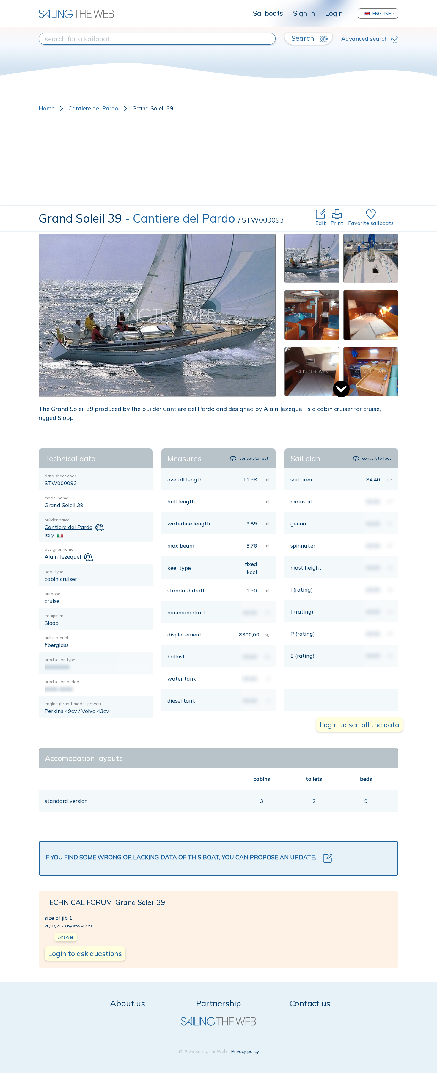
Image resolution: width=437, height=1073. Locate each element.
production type (60, 659)
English (382, 13)
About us (127, 1003)
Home (46, 108)
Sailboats (268, 13)
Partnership (218, 1003)
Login (334, 13)
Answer (65, 937)
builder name (57, 520)
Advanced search (364, 38)
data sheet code (61, 475)
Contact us (309, 1003)
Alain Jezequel (63, 556)
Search (303, 38)
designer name (59, 549)
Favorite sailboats (371, 223)
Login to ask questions (85, 953)
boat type (54, 571)
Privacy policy (245, 1051)
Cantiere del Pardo (93, 108)
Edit (320, 223)
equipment (55, 615)
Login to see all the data (359, 724)
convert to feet (253, 458)
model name (56, 497)
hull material (56, 637)
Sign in (304, 13)
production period (62, 681)
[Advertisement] (218, 161)
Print (337, 223)
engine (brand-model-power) (73, 703)
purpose (52, 593)
